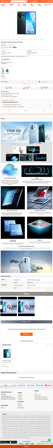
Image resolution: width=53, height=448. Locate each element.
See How (4, 54)
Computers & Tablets (12, 5)
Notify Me (26, 446)
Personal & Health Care (48, 5)
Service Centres (21, 407)
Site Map (20, 397)
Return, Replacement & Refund (41, 399)
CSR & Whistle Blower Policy (41, 397)
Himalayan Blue (3, 73)
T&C (11, 65)
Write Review (26, 334)
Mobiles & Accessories (3, 5)
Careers (2, 407)
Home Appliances (32, 5)
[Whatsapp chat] (49, 440)
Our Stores (20, 406)
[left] (47, 345)
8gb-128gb (4, 78)
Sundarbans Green (8, 73)
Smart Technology (40, 5)
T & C (36, 393)
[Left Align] (26, 1)
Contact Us (20, 395)
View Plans (26, 56)
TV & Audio (19, 5)
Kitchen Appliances (25, 5)
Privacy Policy (38, 395)
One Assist (20, 399)
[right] (50, 345)
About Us (20, 404)
